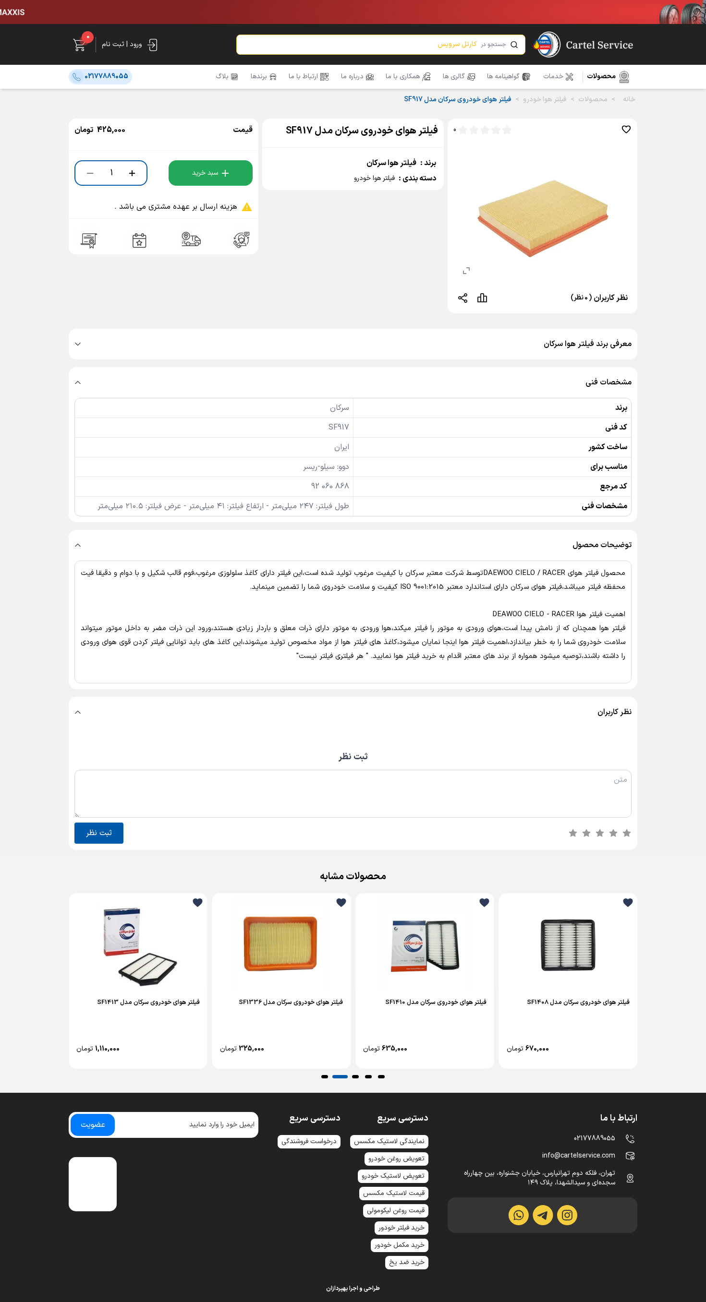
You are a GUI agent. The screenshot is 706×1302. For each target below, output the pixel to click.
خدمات (553, 77)
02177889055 (594, 1139)
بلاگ (222, 77)
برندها (259, 77)
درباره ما (352, 77)
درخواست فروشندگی (309, 1141)
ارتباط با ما (303, 77)
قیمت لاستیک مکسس (394, 1193)
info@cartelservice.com (578, 1156)
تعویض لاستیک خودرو (393, 1176)
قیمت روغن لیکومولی (396, 1211)
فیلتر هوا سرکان (391, 163)
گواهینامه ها (503, 77)
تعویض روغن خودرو (396, 1159)
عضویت (93, 1125)
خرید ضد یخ (407, 1262)
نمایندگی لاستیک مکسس (389, 1141)
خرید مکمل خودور (400, 1245)
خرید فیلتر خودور (401, 1228)
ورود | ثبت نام (122, 44)
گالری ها (454, 77)
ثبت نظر (353, 757)
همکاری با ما (403, 77)
